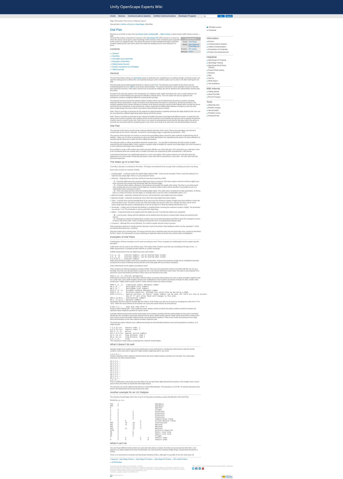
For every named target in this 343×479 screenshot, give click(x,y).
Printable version (215, 27)
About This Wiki (213, 94)
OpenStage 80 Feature (163, 459)
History (137, 21)
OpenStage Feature (126, 459)
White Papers (213, 81)
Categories (114, 459)
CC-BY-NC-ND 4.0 (132, 472)
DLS (156, 85)
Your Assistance (214, 84)
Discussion (119, 21)
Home (113, 16)
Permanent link (213, 116)
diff (156, 34)
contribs (151, 34)
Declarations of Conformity (218, 49)
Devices (121, 16)
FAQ (209, 75)
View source (128, 21)
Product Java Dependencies (218, 52)
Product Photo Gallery (216, 70)
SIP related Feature (180, 459)
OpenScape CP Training (217, 60)
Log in (143, 21)
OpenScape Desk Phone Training (217, 66)
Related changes (214, 108)
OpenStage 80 (194, 46)
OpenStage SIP (152, 38)
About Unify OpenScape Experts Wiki (213, 466)
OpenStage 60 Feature (144, 459)
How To (211, 78)
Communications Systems (139, 16)
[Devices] (127, 24)
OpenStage (140, 24)
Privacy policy (196, 466)
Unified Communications (164, 16)
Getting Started (213, 92)
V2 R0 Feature (116, 462)
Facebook (212, 30)
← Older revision (164, 34)
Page (112, 21)
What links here (213, 105)
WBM (132, 87)
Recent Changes (214, 97)
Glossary (211, 73)
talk (146, 34)
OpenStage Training (215, 63)
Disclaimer (230, 466)
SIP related (193, 49)
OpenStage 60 (194, 44)
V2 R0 (191, 52)
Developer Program (187, 16)
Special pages (213, 110)
